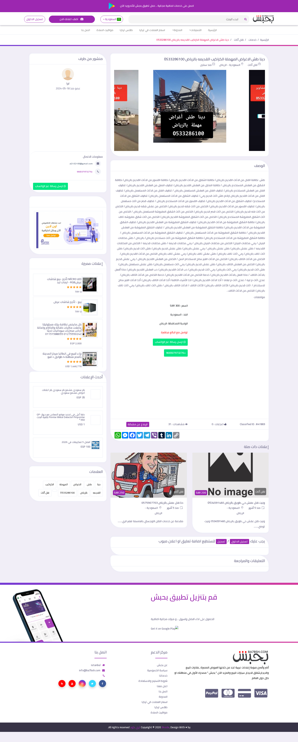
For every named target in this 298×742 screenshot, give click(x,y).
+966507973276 (176, 352)
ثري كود (135, 727)
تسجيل (221, 541)
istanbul (96, 665)
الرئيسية (212, 30)
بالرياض (83, 492)
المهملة (63, 484)
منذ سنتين (206, 64)
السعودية (110, 19)
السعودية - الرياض (229, 64)
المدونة (178, 30)
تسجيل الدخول (34, 19)
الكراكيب (49, 484)
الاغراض (77, 484)
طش (89, 484)
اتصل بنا (85, 30)
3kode (165, 727)
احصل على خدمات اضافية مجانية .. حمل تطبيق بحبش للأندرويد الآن (156, 5)
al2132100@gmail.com (81, 163)
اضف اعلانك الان (69, 19)
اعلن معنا (162, 686)
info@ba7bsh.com (89, 670)
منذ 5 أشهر (255, 507)
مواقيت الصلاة (104, 30)
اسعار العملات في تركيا (152, 30)
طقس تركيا (126, 30)
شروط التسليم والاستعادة (152, 680)
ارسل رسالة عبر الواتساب (169, 341)
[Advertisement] (189, 386)
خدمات (252, 39)
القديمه (97, 492)
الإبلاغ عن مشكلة (138, 424)
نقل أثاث (239, 39)
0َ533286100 (67, 492)
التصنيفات (196, 30)
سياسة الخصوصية (157, 670)
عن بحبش (162, 665)
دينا (99, 484)
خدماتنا (163, 675)
